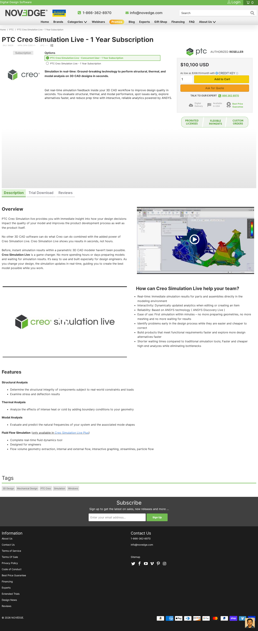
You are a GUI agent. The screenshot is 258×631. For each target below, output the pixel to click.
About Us (206, 22)
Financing (178, 22)
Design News (9, 599)
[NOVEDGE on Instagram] (164, 563)
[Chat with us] (250, 623)
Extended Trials (10, 593)
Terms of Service (11, 550)
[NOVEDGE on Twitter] (133, 563)
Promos (116, 22)
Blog (132, 22)
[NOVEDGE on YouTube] (145, 563)
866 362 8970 (230, 95)
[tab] (14, 193)
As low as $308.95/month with (198, 73)
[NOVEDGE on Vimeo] (152, 563)
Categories (76, 22)
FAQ (192, 22)
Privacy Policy (10, 563)
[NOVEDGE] (26, 12)
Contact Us (8, 544)
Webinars (98, 22)
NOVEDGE (17, 617)
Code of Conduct (11, 569)
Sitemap (135, 556)
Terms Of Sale (10, 556)
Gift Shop (160, 22)
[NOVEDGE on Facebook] (139, 563)
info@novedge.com (146, 13)
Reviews (6, 606)
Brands (58, 22)
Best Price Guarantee (14, 575)
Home (45, 22)
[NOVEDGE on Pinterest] (158, 563)
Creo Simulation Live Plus (72, 432)
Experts (144, 22)
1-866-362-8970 (97, 13)
